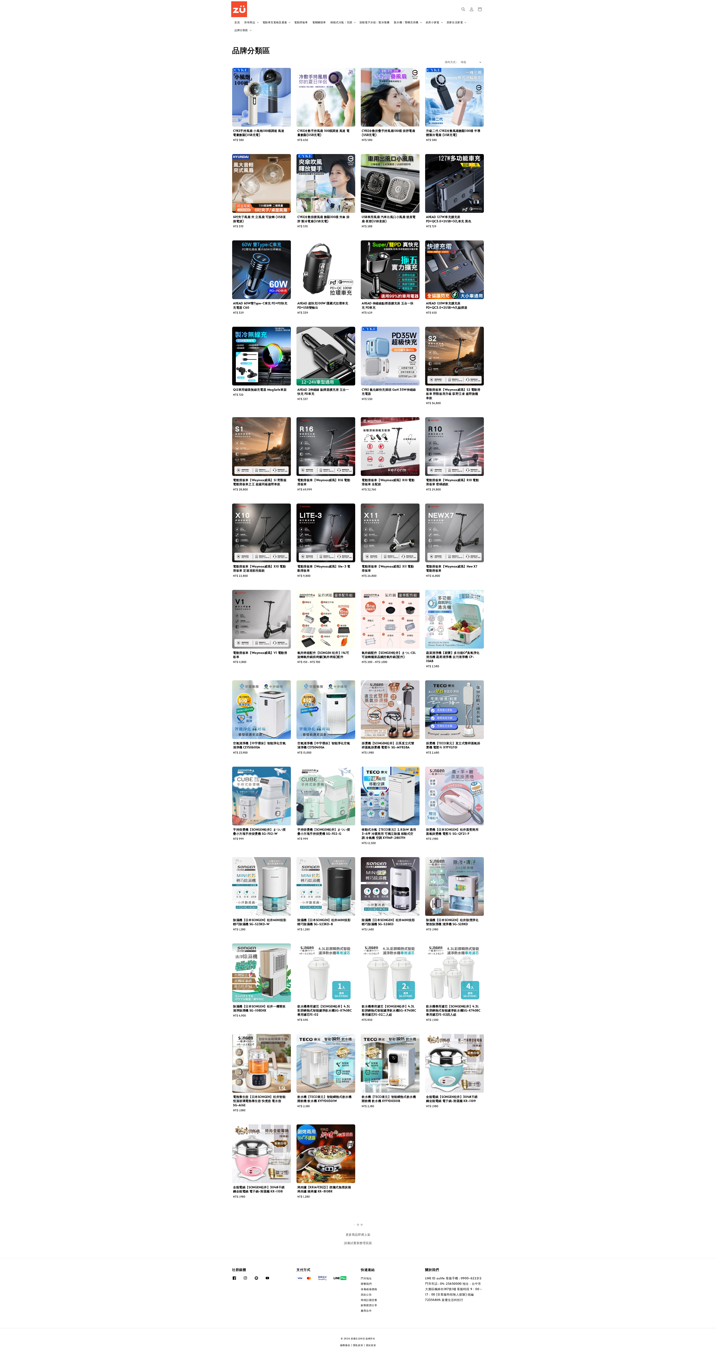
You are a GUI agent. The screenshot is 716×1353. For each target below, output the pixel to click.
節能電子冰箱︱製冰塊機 (374, 22)
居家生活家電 (455, 22)
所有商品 (249, 22)
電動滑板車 (301, 22)
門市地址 (366, 1278)
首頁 (237, 22)
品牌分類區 (241, 30)
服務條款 (345, 1345)
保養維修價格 (369, 1289)
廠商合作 (366, 1310)
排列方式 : (451, 62)
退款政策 (371, 1345)
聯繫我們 (366, 1283)
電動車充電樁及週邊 (275, 22)
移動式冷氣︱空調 (341, 22)
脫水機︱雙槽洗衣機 (406, 22)
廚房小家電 (432, 22)
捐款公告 (366, 1294)
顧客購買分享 (369, 1305)
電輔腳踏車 (319, 22)
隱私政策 (358, 1345)
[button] (463, 9)
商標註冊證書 (369, 1300)
